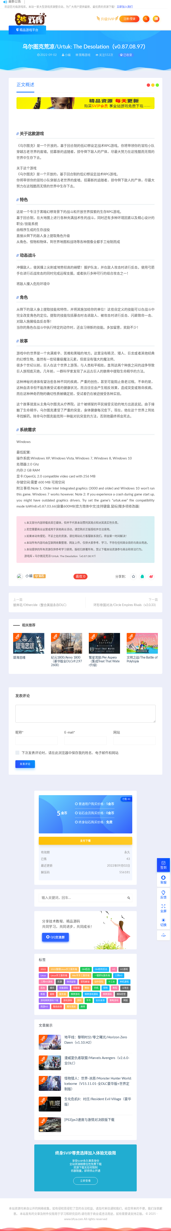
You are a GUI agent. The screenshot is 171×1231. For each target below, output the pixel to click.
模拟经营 (121, 994)
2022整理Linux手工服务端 (64, 969)
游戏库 (28, 556)
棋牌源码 (107, 994)
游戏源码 (67, 1000)
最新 (52, 994)
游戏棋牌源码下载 (49, 1000)
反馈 (163, 897)
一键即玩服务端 (102, 975)
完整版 (76, 988)
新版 (43, 994)
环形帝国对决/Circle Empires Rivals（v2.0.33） (126, 605)
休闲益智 (71, 982)
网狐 (125, 1000)
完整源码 (63, 988)
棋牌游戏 (75, 994)
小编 (29, 576)
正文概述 (25, 85)
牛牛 (88, 1000)
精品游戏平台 (29, 30)
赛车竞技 (71, 1007)
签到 (163, 867)
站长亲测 (100, 1000)
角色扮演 (57, 1007)
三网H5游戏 (47, 982)
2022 (43, 969)
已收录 (127, 55)
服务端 (62, 994)
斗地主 (125, 988)
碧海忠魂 (19, 657)
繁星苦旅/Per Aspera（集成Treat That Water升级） (104, 661)
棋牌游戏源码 (91, 994)
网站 (116, 732)
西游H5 (44, 1007)
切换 (163, 925)
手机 (96, 988)
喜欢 (80, 576)
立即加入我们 (125, 7)
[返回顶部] (163, 935)
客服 (163, 882)
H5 (113, 969)
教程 (115, 988)
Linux (43, 975)
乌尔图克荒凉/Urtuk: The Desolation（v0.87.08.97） (66, 556)
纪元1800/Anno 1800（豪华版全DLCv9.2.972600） (66, 661)
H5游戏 (124, 969)
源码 (79, 1000)
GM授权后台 (101, 969)
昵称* (19, 732)
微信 (87, 988)
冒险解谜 (85, 982)
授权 (105, 988)
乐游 (59, 982)
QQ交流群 (58, 937)
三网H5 (118, 975)
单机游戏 (124, 982)
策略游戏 (114, 1000)
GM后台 (86, 969)
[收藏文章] (133, 576)
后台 (43, 988)
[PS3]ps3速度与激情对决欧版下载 (89, 1120)
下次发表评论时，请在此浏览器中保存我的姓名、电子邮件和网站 (70, 753)
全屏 (163, 911)
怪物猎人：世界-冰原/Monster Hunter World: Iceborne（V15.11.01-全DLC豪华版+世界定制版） (98, 1084)
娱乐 (52, 988)
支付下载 (85, 840)
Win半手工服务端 (81, 975)
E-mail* (69, 732)
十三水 (111, 982)
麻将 (83, 1007)
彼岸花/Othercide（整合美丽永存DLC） (40, 605)
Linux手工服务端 (59, 975)
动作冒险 (98, 982)
